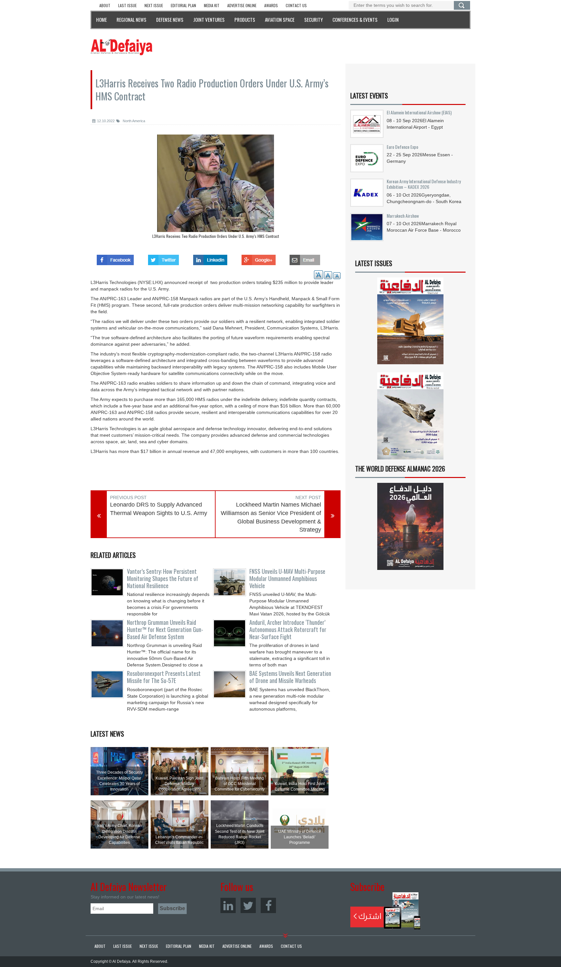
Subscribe (385, 910)
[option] (216, 188)
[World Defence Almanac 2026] (410, 526)
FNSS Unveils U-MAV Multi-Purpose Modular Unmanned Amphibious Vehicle (287, 578)
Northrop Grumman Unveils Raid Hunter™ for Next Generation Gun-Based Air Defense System (165, 629)
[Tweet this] (163, 258)
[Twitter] (248, 905)
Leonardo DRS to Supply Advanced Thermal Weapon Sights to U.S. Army (158, 508)
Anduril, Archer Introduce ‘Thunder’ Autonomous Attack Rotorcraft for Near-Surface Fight (287, 629)
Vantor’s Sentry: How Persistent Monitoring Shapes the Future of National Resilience (162, 578)
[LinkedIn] (228, 905)
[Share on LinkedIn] (210, 258)
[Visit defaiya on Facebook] (115, 258)
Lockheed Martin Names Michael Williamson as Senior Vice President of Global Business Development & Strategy (271, 517)
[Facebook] (268, 905)
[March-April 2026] (410, 323)
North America (133, 121)
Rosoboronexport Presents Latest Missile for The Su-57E (164, 677)
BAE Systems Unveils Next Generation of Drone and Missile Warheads (290, 677)
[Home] (121, 46)
